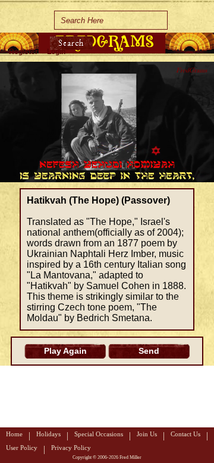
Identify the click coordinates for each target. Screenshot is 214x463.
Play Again (65, 351)
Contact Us (185, 433)
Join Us (147, 433)
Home (14, 433)
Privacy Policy (71, 447)
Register (23, 51)
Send (149, 351)
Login (56, 51)
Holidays (48, 433)
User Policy (21, 447)
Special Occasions (98, 433)
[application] (107, 122)
